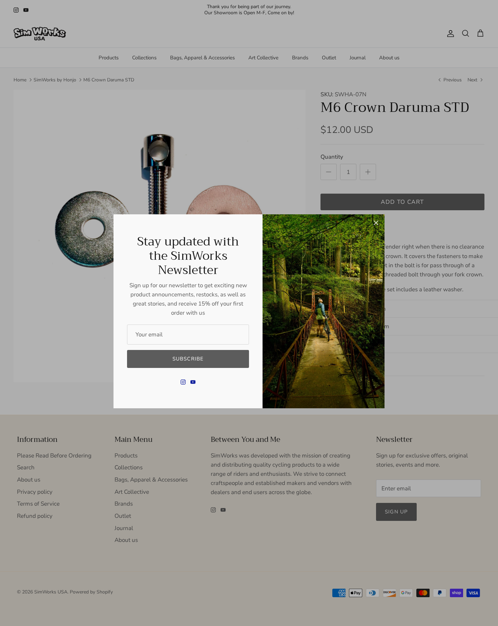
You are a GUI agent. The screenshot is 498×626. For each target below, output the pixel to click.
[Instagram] (183, 382)
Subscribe (188, 358)
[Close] (376, 222)
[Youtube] (192, 382)
